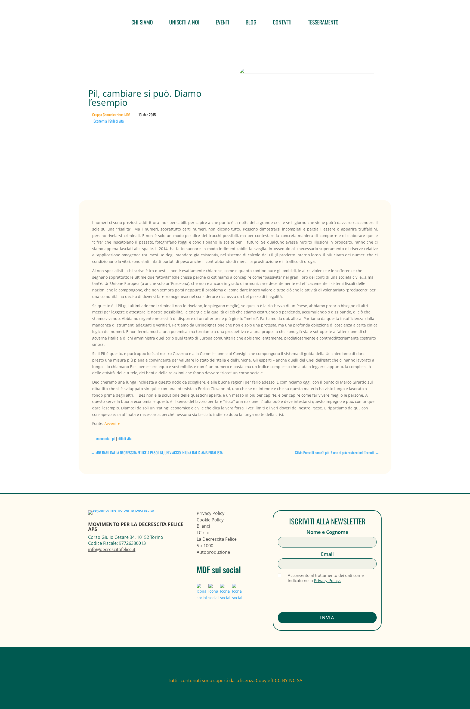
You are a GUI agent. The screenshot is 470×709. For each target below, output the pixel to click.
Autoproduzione (213, 552)
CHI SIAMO (142, 22)
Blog (251, 22)
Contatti (282, 22)
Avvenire (112, 423)
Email (327, 554)
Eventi (222, 22)
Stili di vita (116, 121)
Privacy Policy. (327, 580)
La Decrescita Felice (217, 539)
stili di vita (125, 438)
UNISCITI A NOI (184, 22)
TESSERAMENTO (323, 22)
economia (103, 438)
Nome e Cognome (327, 532)
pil (113, 438)
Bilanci (203, 526)
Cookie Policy (210, 520)
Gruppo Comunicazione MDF (111, 114)
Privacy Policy (210, 513)
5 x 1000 (205, 546)
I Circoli (204, 533)
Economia (100, 121)
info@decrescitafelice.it (111, 549)
